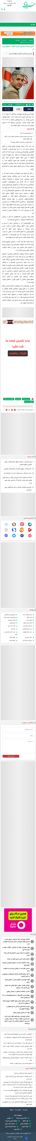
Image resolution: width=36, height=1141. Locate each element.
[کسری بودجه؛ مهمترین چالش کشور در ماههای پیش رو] (14, 409)
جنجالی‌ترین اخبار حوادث (9, 617)
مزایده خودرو (28, 637)
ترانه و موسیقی (12, 620)
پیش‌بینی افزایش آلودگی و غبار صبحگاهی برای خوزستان (18, 488)
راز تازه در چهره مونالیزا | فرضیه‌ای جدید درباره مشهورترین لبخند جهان (17, 1103)
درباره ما (25, 1110)
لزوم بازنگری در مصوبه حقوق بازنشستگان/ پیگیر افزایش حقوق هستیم (18, 463)
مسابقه (12, 1110)
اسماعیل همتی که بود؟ (26, 133)
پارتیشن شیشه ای (27, 640)
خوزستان (18, 399)
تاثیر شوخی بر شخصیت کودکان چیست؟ (21, 142)
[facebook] (6, 409)
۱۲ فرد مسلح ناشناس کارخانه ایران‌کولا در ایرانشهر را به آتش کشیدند (16, 975)
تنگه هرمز (16, 1129)
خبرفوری (12, 1133)
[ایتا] (22, 532)
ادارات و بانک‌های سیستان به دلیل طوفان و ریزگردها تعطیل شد (18, 1007)
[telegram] (6, 526)
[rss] (4, 9)
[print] (29, 104)
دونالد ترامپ (24, 1126)
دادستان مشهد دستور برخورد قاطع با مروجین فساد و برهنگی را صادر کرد (16, 1002)
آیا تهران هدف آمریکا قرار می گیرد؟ (23, 1073)
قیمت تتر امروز (11, 626)
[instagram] (6, 532)
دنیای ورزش (29, 620)
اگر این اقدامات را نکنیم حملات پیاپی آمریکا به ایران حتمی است (19, 1077)
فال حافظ (25, 1121)
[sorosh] (14, 532)
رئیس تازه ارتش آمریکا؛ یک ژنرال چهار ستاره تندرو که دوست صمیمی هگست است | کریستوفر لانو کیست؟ (18, 1097)
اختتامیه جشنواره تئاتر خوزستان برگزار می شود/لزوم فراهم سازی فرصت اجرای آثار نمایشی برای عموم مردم (17, 480)
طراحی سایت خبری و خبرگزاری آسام (15, 1138)
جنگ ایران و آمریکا (21, 1118)
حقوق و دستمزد (29, 402)
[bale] (29, 526)
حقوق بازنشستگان (8, 399)
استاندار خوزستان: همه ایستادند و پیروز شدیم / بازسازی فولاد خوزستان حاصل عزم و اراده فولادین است (16, 941)
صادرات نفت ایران (10, 1124)
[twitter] (12, 409)
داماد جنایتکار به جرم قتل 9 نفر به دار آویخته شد (17, 473)
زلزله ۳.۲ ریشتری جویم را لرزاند (21, 1013)
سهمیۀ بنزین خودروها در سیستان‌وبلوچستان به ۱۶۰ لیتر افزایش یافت (16, 996)
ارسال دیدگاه (11, 756)
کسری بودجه (26, 399)
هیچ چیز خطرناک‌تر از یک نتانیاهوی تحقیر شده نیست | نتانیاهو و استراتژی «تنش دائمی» (18, 1091)
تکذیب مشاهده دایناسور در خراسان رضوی (18, 991)
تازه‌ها (32, 934)
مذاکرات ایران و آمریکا (11, 1121)
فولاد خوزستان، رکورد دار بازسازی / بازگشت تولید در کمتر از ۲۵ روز (16, 948)
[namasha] (29, 537)
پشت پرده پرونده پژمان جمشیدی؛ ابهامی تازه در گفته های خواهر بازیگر (18, 137)
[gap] (6, 537)
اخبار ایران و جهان (27, 623)
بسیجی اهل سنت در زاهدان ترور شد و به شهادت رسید (16, 969)
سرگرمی (9, 1118)
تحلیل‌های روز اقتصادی (10, 615)
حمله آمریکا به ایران (10, 1126)
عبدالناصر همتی (24, 1124)
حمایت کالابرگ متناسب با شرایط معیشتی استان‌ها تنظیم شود (16, 964)
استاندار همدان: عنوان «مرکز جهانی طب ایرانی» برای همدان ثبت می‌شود (17, 986)
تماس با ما (18, 1110)
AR (10, 5)
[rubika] (14, 526)
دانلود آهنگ (12, 637)
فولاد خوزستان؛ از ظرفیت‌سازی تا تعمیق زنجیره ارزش (17, 981)
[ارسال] (27, 104)
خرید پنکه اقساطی (27, 629)
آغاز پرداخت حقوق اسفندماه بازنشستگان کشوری (17, 469)
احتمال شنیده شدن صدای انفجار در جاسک (18, 959)
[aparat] (22, 526)
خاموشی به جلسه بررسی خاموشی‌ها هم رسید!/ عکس (17, 954)
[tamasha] (29, 532)
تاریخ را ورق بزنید (27, 626)
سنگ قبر (13, 629)
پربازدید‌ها (31, 1029)
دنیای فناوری (13, 623)
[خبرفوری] (26, 5)
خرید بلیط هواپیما (27, 632)
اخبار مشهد (29, 617)
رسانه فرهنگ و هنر (27, 615)
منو (32, 24)
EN (8, 5)
